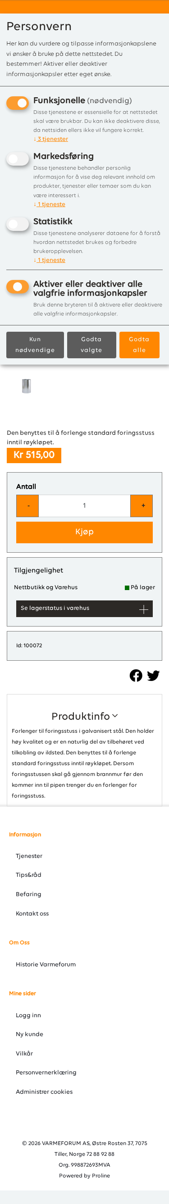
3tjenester (50, 139)
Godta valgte (91, 345)
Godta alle (139, 345)
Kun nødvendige (35, 345)
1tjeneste (49, 204)
